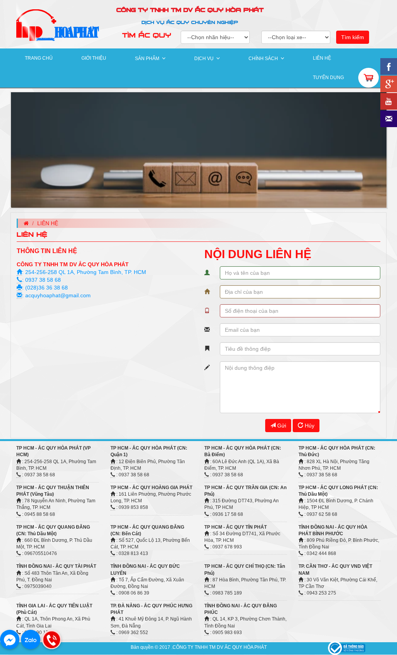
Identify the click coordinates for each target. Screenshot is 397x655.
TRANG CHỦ (39, 58)
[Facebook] (9, 639)
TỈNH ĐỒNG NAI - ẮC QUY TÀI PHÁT (56, 566)
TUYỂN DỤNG (328, 77)
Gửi (281, 425)
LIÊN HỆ (322, 58)
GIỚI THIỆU (93, 58)
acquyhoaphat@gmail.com (58, 295)
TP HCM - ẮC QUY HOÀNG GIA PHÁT (151, 487)
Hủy (308, 425)
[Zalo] (30, 639)
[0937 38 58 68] (51, 639)
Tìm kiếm (352, 37)
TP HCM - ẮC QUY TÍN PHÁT (235, 527)
